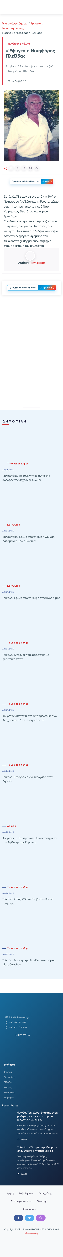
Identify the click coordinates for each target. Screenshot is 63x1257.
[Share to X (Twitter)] (17, 168)
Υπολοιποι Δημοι (17, 464)
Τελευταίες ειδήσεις (14, 23)
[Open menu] (57, 7)
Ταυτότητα (42, 1201)
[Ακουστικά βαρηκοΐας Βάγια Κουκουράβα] (31, 325)
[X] (29, 1218)
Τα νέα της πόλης (13, 28)
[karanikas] (31, 371)
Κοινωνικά (13, 525)
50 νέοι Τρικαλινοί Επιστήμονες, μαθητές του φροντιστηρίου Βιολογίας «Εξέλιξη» (37, 1116)
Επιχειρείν (9, 1097)
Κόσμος (8, 1087)
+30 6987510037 (17, 1022)
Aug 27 (24, 1139)
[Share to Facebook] (11, 168)
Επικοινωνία (29, 1209)
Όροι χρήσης (45, 1193)
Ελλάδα (8, 1082)
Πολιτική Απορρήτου (21, 1201)
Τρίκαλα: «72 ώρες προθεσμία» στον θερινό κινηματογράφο (37, 1149)
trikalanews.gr (32, 1233)
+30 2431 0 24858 (18, 1027)
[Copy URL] (36, 168)
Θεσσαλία (9, 1077)
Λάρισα (11, 826)
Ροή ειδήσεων (26, 1193)
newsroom (37, 263)
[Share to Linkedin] (23, 168)
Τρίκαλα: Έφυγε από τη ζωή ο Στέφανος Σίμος (31, 598)
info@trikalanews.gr (19, 1017)
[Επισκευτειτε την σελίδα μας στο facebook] (18, 1218)
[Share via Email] (30, 168)
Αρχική (10, 1193)
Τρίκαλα (36, 23)
